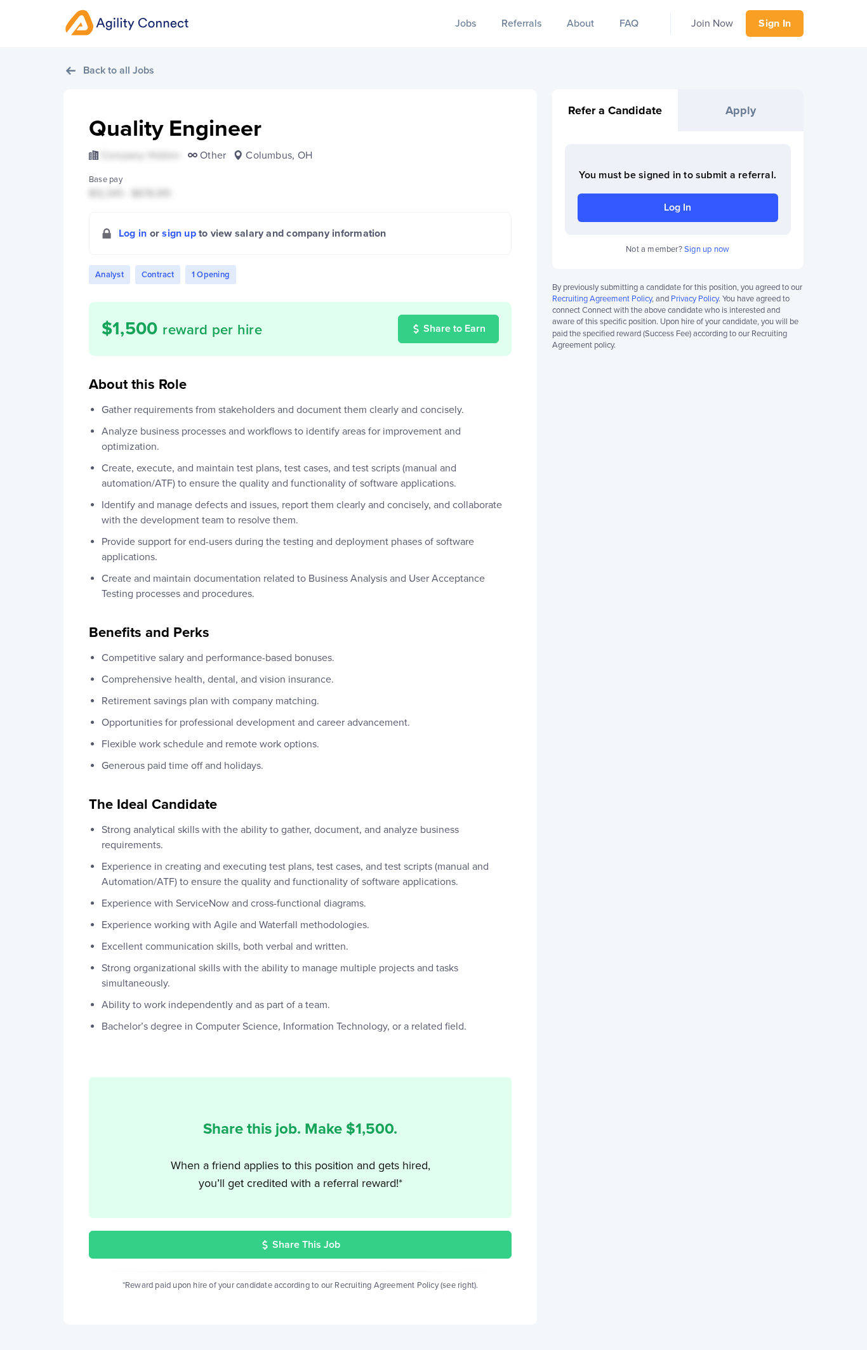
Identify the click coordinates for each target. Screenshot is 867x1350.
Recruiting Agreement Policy (602, 299)
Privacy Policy (694, 299)
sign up (179, 233)
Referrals (521, 23)
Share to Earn (454, 328)
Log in (133, 233)
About (580, 23)
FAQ (629, 23)
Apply (740, 110)
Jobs (465, 23)
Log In (677, 207)
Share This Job (306, 1244)
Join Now (712, 23)
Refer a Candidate (615, 110)
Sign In (774, 23)
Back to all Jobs (118, 70)
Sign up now (706, 249)
